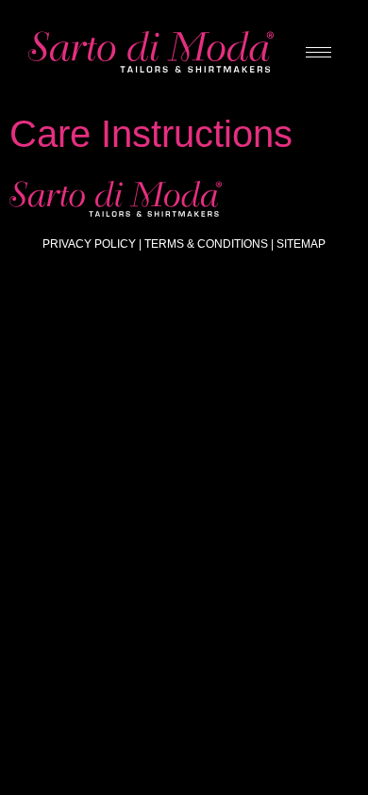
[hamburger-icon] (318, 52)
